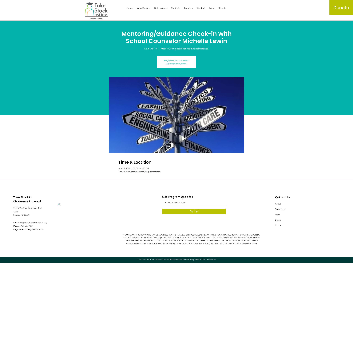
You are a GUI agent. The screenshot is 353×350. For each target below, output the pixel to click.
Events (278, 220)
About (278, 203)
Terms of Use (200, 260)
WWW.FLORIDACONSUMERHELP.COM (238, 243)
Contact (278, 225)
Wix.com (189, 260)
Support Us (280, 209)
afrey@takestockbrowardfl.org (33, 222)
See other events (176, 63)
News (277, 214)
